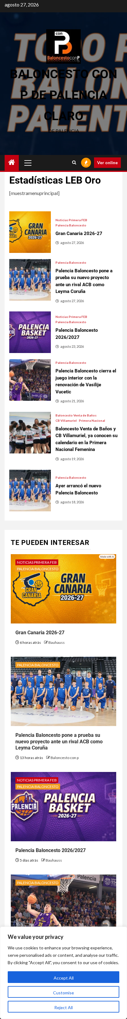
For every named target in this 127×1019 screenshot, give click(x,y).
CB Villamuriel (66, 420)
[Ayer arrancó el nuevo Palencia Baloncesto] (30, 490)
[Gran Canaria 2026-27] (30, 232)
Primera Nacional (92, 420)
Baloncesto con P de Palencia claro (63, 95)
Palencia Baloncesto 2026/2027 (50, 850)
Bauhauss (56, 642)
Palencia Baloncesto (70, 225)
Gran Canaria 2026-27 (39, 632)
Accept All (64, 977)
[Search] (74, 162)
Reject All (63, 1007)
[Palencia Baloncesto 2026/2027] (30, 332)
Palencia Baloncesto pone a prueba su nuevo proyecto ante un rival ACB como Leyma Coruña (59, 741)
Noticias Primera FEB (71, 220)
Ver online (107, 162)
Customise (63, 992)
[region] (63, 973)
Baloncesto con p (65, 757)
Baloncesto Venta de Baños (75, 415)
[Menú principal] (28, 162)
